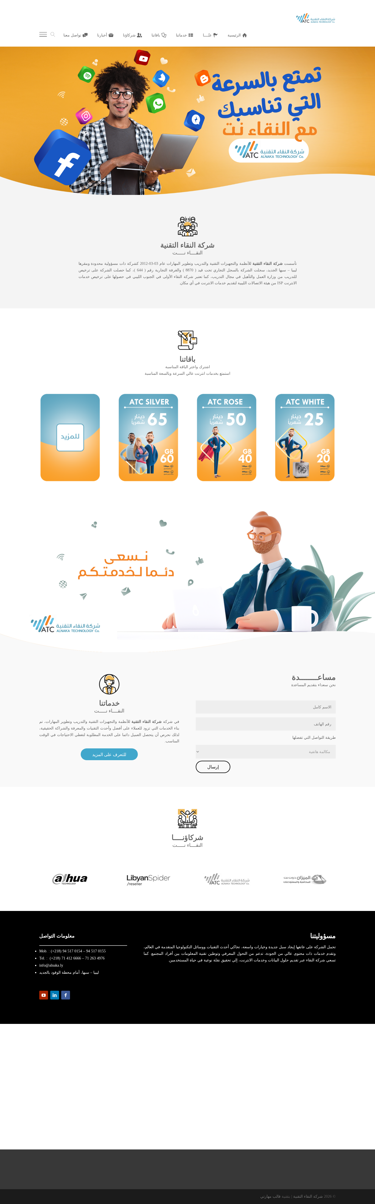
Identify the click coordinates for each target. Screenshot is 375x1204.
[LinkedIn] (54, 995)
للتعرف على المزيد (109, 754)
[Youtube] (43, 995)
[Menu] (43, 36)
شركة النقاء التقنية (308, 1196)
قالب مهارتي (270, 1196)
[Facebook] (65, 995)
